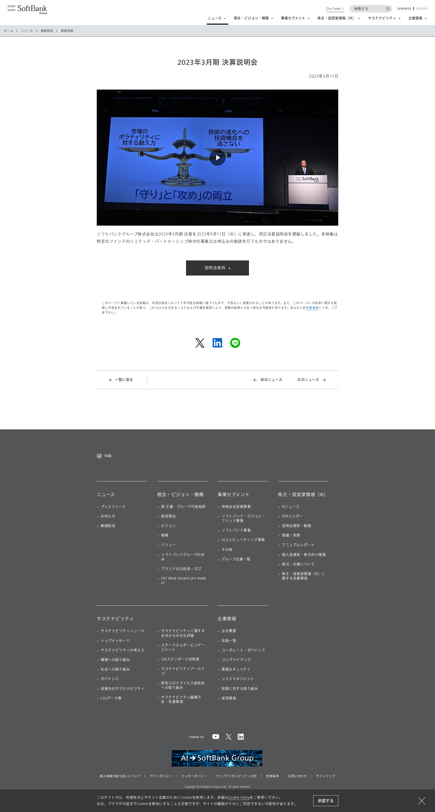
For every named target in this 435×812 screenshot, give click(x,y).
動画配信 (47, 30)
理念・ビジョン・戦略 (180, 494)
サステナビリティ (115, 619)
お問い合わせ (297, 776)
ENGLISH (422, 8)
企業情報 (227, 619)
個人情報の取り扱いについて (120, 776)
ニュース (27, 30)
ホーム (8, 30)
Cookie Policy (239, 797)
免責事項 (312, 308)
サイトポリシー (161, 776)
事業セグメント (234, 494)
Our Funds (333, 9)
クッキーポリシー (194, 776)
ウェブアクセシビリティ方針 (236, 776)
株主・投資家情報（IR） (303, 494)
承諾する (326, 800)
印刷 (108, 456)
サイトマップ (325, 776)
